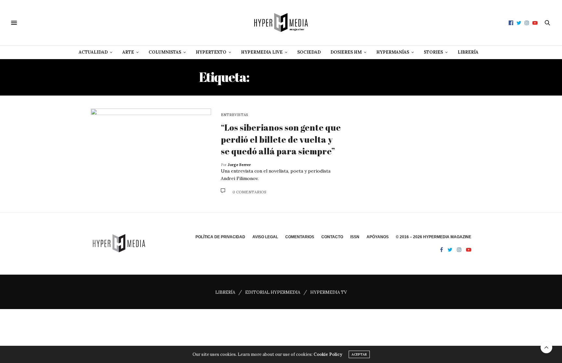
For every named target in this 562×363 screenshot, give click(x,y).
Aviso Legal (265, 237)
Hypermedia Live (262, 52)
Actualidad (93, 52)
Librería (468, 52)
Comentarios (299, 237)
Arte (128, 52)
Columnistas (165, 52)
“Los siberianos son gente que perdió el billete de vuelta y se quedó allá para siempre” (281, 139)
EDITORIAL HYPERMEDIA (272, 292)
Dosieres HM (346, 52)
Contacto (332, 237)
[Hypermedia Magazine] (281, 23)
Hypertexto (211, 52)
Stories (433, 52)
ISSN (354, 237)
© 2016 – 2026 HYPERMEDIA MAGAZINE (433, 237)
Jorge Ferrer (239, 164)
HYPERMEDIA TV (328, 292)
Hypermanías (392, 52)
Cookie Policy (328, 354)
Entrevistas (234, 115)
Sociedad (309, 52)
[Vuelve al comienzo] (546, 347)
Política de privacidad (220, 237)
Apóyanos (378, 237)
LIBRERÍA (225, 292)
